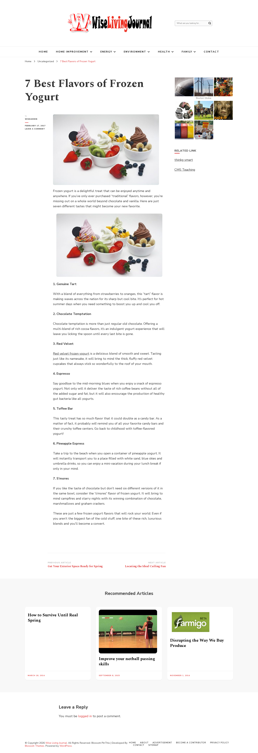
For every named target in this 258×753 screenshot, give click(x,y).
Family (187, 51)
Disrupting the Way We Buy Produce (197, 643)
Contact (211, 51)
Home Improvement (72, 51)
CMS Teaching (184, 170)
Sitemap (153, 745)
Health (164, 51)
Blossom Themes (34, 746)
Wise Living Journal (56, 743)
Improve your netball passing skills (127, 661)
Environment (135, 51)
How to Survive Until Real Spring (53, 618)
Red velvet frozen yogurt (71, 353)
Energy (106, 51)
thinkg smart (183, 160)
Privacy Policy (219, 742)
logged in (85, 716)
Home (43, 51)
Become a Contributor (191, 742)
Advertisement (162, 742)
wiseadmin (31, 119)
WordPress (65, 746)
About (144, 742)
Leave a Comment (36, 129)
